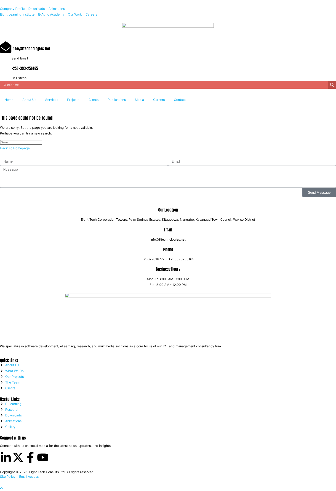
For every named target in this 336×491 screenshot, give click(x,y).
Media (139, 100)
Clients (93, 100)
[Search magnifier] (332, 85)
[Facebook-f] (30, 457)
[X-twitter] (18, 457)
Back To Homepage (15, 148)
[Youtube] (42, 457)
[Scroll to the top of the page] (1, 488)
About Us (29, 100)
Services (51, 100)
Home (9, 100)
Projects (73, 100)
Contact (180, 100)
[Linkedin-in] (5, 457)
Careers (159, 100)
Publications (117, 100)
